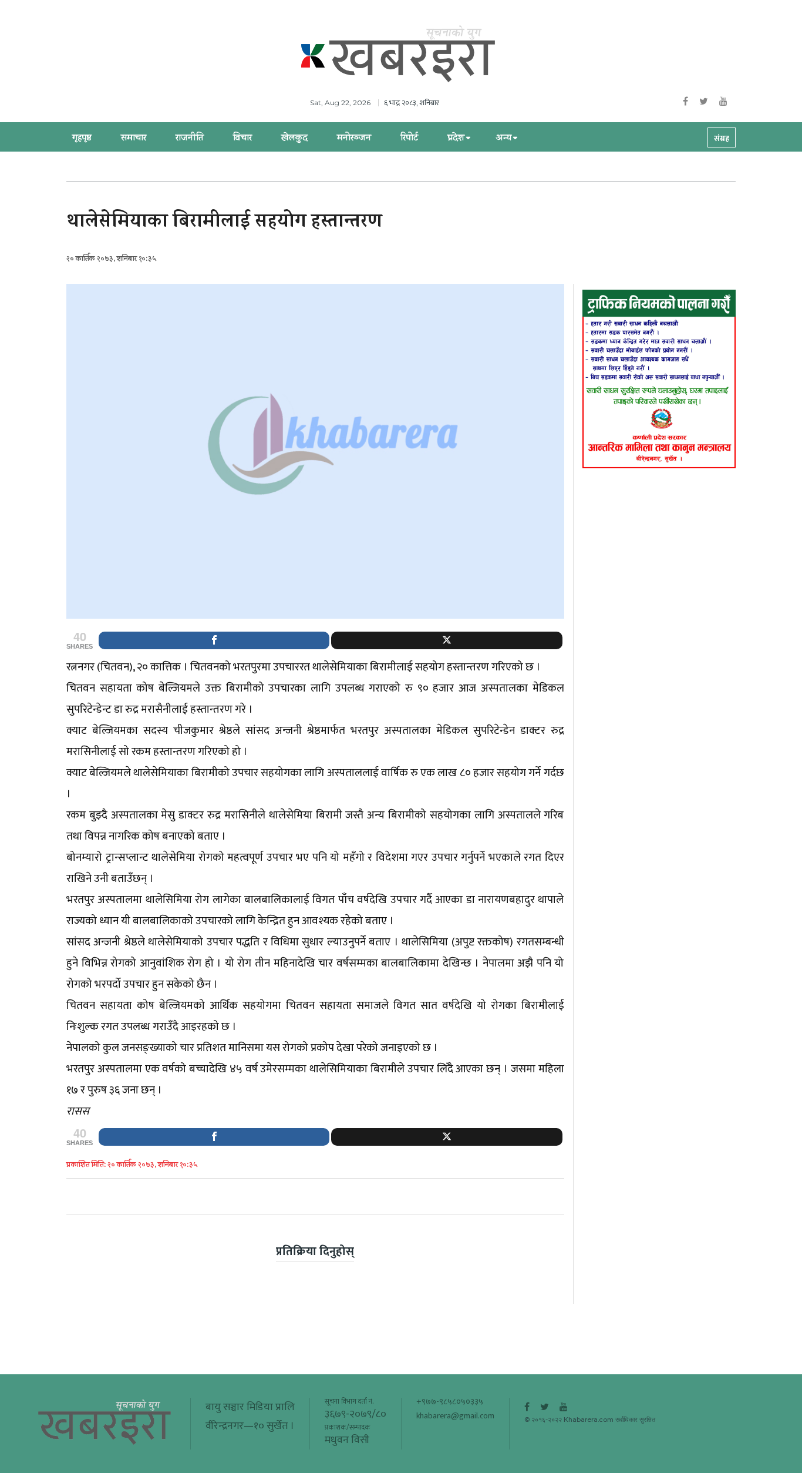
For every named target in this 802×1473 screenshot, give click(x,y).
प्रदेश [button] (455, 138)
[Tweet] (446, 640)
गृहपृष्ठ (82, 138)
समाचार (133, 138)
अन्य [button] (503, 138)
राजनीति (190, 138)
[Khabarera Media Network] (413, 55)
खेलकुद (294, 138)
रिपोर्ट (409, 138)
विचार (242, 138)
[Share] (214, 640)
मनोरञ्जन (354, 138)
